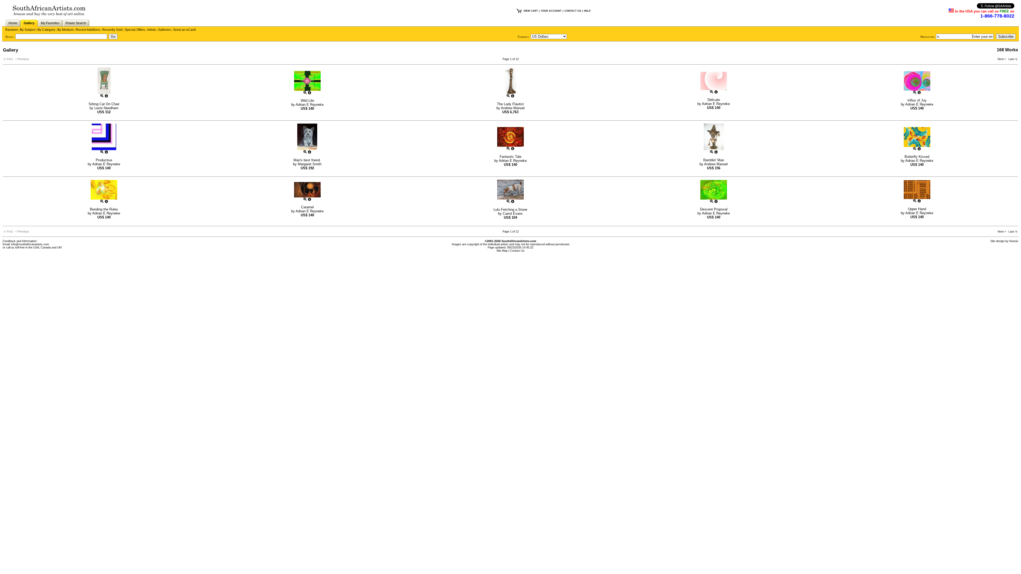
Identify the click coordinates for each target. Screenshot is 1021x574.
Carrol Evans (513, 214)
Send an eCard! (184, 30)
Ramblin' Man (713, 160)
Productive (104, 160)
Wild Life (307, 101)
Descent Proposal (713, 209)
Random (11, 30)
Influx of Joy (917, 100)
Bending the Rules (104, 209)
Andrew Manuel (513, 108)
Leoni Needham (106, 108)
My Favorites (50, 23)
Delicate (714, 100)
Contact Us (517, 250)
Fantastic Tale (510, 157)
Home (13, 23)
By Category (46, 30)
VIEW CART (531, 11)
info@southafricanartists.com (30, 244)
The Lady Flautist (510, 104)
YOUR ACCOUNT (551, 11)
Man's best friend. (307, 160)
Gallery (29, 23)
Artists (151, 30)
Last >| (1012, 59)
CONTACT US (572, 11)
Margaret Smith (309, 164)
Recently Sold (112, 30)
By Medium (65, 30)
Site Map (502, 250)
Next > (1002, 59)
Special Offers (135, 30)
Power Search (76, 23)
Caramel (307, 207)
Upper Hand (917, 209)
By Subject (27, 30)
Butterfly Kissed (917, 157)
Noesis (1013, 241)
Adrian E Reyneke (310, 105)
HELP (587, 11)
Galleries (164, 30)
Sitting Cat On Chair (104, 104)
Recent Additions (88, 30)
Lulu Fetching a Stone (510, 210)
